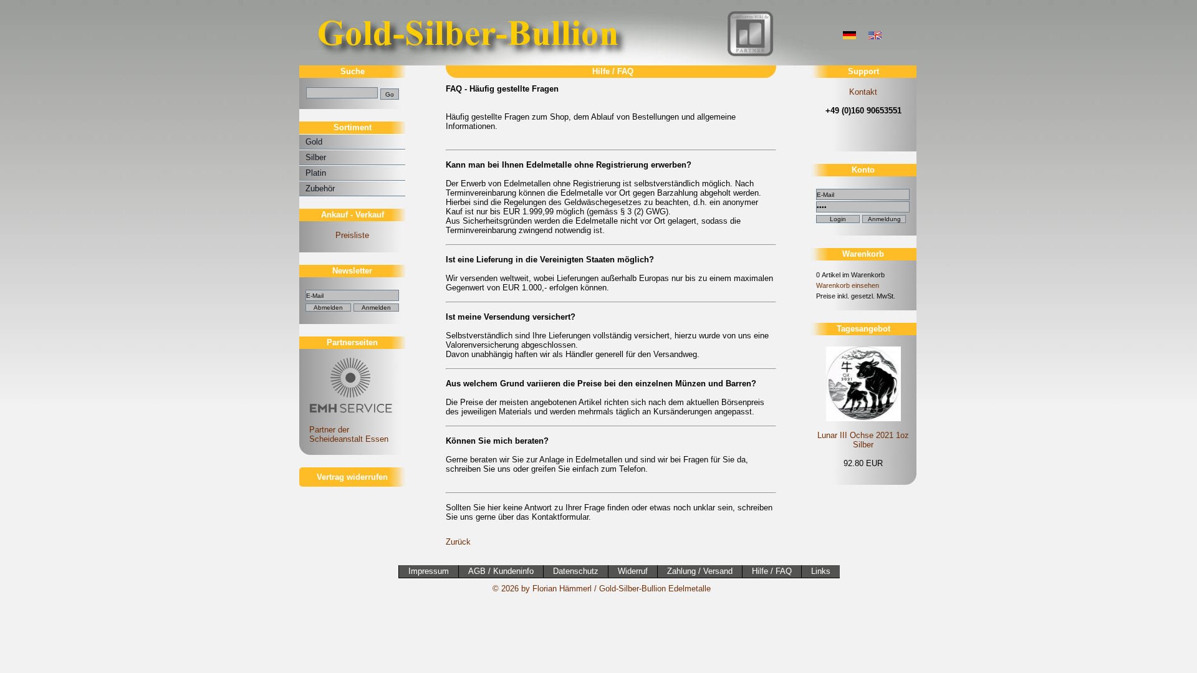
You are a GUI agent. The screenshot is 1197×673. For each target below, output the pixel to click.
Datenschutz (575, 571)
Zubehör (320, 188)
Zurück (458, 542)
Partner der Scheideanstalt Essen (343, 434)
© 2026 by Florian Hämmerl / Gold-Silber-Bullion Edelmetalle (602, 588)
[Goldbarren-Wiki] (750, 54)
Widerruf (633, 571)
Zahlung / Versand (700, 571)
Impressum (428, 571)
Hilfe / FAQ (772, 571)
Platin (315, 173)
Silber (315, 157)
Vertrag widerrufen (352, 477)
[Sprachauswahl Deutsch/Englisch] (849, 36)
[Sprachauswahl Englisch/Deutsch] (875, 36)
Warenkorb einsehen (847, 285)
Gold (313, 141)
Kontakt (863, 92)
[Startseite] (470, 62)
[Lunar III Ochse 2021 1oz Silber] (863, 383)
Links (820, 571)
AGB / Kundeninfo (501, 571)
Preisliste (352, 235)
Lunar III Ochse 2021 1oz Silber (863, 440)
